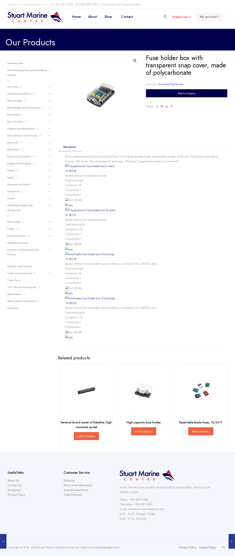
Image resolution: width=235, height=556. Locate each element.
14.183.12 (71, 214)
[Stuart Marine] (35, 16)
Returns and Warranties (78, 485)
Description (69, 146)
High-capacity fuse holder (143, 422)
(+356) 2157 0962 (63, 4)
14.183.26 (71, 259)
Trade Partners (73, 494)
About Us (13, 480)
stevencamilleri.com (106, 547)
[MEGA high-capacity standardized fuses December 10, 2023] (3, 541)
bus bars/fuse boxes (171, 84)
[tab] (70, 147)
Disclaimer (14, 490)
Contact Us (14, 485)
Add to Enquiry (187, 93)
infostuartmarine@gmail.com (122, 4)
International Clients (76, 490)
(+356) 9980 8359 (88, 4)
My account (208, 16)
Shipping (69, 480)
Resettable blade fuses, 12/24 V (200, 422)
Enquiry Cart (180, 16)
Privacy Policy (16, 494)
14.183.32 (71, 303)
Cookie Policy (207, 547)
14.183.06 (71, 170)
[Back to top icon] (223, 547)
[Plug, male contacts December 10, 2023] (232, 541)
